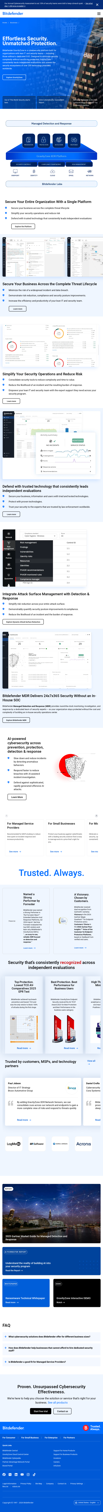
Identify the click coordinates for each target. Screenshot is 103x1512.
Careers (57, 1462)
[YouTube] (22, 1474)
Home (5, 23)
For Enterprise (51, 1437)
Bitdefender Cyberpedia (12, 1458)
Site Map (38, 1483)
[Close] (97, 4)
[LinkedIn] (16, 1474)
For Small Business (30, 1437)
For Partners (69, 1437)
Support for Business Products (65, 1454)
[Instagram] (28, 1474)
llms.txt (5, 1486)
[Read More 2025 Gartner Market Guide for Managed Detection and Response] (51, 1213)
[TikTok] (34, 1474)
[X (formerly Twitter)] (10, 1474)
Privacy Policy (25, 1483)
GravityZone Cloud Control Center (16, 1454)
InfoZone (57, 1466)
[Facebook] (4, 1474)
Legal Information (9, 1483)
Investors (57, 1458)
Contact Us (62, 1483)
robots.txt (16, 1486)
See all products (58, 1402)
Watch (77, 1293)
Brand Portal (7, 1466)
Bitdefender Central (10, 1450)
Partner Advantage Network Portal (16, 1462)
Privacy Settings (76, 1483)
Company (50, 1483)
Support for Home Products (64, 1450)
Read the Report (51, 1261)
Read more (26, 1293)
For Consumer (9, 1437)
